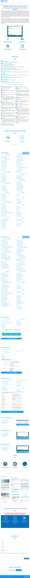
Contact (12, 4)
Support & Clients (4, 4)
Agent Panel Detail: (4, 317)
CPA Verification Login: (5, 444)
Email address (2, 543)
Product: (2, 549)
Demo (15, 455)
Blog (9, 4)
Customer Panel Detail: (5, 347)
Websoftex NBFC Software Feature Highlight (15, 84)
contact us (15, 536)
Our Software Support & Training (15, 508)
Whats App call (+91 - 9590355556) (15, 523)
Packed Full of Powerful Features (15, 131)
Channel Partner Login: (5, 378)
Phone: (2, 546)
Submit (26, 558)
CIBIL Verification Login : (5, 430)
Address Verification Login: (6, 417)
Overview (15, 56)
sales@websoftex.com (24, 522)
